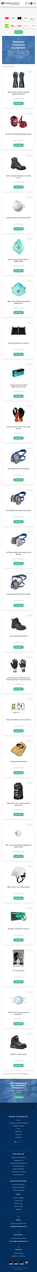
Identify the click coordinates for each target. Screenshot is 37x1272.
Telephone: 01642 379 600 (18, 1223)
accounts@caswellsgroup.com (18, 1241)
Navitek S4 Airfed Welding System (18, 134)
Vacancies (18, 1137)
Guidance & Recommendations (18, 1123)
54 (27, 1074)
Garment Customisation (18, 1157)
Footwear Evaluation (18, 1187)
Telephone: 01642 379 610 (18, 1238)
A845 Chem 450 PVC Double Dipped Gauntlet (18, 93)
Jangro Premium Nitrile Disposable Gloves (18, 386)
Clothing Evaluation (18, 1190)
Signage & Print (18, 1160)
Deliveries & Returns (18, 1126)
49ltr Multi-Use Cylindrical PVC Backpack (18, 804)
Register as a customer (18, 1256)
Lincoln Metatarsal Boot (18, 636)
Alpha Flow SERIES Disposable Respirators (18, 302)
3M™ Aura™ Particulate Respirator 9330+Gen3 (18, 846)
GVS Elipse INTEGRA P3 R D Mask (18, 594)
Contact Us (18, 1134)
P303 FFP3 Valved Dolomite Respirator (18, 1013)
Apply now (18, 1097)
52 (22, 1074)
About (18, 1120)
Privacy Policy (18, 1203)
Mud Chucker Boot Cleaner (18, 343)
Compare (29, 71)
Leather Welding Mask (18, 761)
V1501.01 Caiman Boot (18, 1054)
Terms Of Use (18, 1201)
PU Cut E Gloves (18, 971)
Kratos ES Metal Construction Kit (18, 720)
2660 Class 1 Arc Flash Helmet (18, 887)
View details (18, 103)
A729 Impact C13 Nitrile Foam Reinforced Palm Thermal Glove (18, 679)
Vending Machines (18, 1166)
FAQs (18, 1129)
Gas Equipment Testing (18, 1172)
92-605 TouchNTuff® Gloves (18, 929)
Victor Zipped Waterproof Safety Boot (18, 177)
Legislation (18, 1209)
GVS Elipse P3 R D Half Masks (18, 469)
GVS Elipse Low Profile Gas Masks (18, 510)
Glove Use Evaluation (18, 1184)
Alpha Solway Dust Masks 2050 (18, 218)
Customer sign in (18, 1253)
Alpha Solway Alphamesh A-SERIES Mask (18, 260)
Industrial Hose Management (18, 1163)
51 (19, 1074)
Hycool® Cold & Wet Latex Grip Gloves (18, 428)
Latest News (18, 1132)
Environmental (18, 1206)
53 (24, 1074)
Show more (18, 32)
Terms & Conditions (18, 1198)
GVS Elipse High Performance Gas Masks (18, 553)
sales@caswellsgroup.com (18, 1226)
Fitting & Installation (18, 1169)
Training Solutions (18, 1175)
